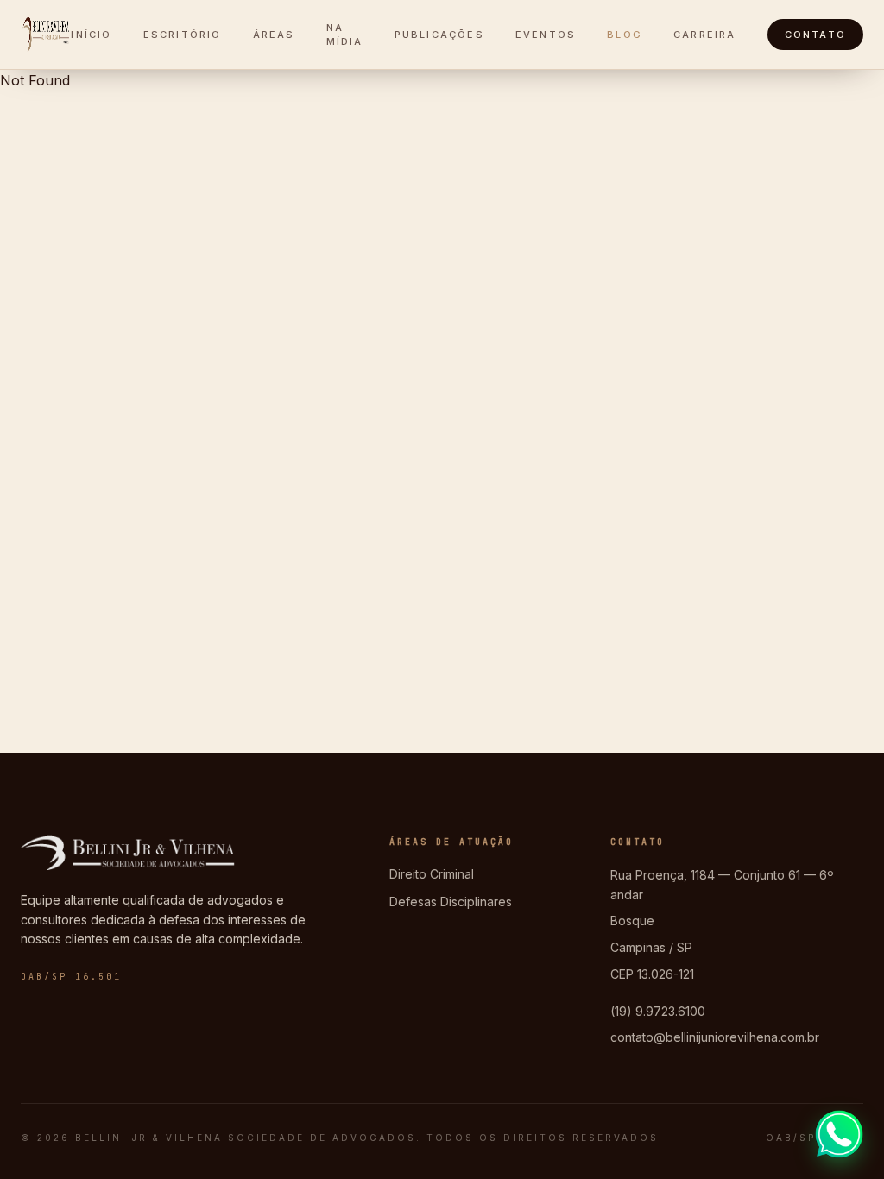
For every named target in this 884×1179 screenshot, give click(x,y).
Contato (815, 34)
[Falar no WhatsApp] (839, 1134)
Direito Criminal (431, 874)
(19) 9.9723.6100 (657, 1011)
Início (91, 34)
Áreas (274, 34)
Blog (624, 34)
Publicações (439, 34)
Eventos (545, 34)
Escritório (182, 34)
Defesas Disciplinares (450, 901)
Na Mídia (344, 35)
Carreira (704, 34)
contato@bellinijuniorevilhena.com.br (714, 1037)
